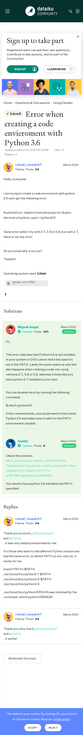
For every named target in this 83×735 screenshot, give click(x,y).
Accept (32, 727)
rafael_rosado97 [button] (28, 165)
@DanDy (15, 538)
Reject (53, 727)
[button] (78, 36)
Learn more (56, 69)
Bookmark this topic (22, 658)
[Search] (70, 11)
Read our (55, 719)
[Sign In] (77, 11)
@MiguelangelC (43, 533)
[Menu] (7, 11)
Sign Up (20, 69)
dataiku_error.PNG (23, 282)
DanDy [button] (23, 441)
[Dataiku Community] (41, 11)
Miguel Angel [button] (28, 327)
